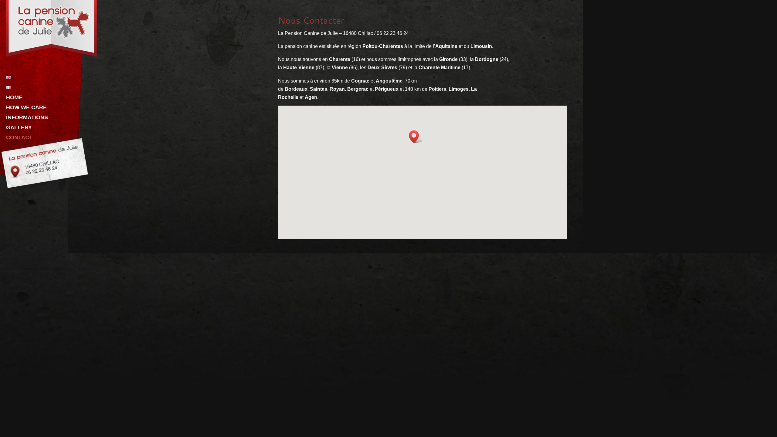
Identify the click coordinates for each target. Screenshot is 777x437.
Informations (27, 117)
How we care (26, 107)
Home (14, 97)
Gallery (19, 127)
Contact (19, 138)
